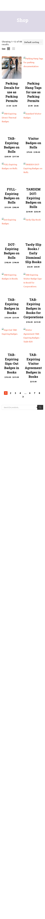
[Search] (40, 407)
